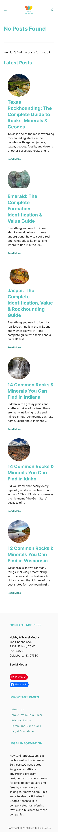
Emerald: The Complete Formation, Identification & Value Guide (25, 208)
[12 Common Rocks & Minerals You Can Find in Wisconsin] (19, 531)
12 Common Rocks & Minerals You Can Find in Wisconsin (31, 554)
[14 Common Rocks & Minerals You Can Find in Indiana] (19, 368)
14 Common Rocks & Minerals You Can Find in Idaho (31, 473)
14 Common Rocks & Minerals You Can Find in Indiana (31, 391)
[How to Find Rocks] (29, 10)
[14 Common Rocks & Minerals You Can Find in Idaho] (19, 449)
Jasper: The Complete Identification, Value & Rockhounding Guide (30, 303)
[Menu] (5, 10)
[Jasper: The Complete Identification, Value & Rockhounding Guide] (19, 273)
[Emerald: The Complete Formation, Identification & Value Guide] (19, 179)
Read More (14, 158)
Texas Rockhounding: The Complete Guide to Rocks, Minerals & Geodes (30, 114)
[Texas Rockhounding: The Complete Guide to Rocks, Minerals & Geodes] (19, 85)
